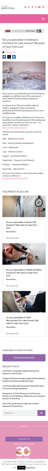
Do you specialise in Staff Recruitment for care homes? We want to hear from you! (22, 320)
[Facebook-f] (32, 7)
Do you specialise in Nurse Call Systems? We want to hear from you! (21, 225)
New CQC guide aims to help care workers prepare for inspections (20, 404)
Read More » (11, 232)
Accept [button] (21, 468)
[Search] (41, 413)
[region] (24, 31)
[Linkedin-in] (25, 7)
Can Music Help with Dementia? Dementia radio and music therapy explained (23, 387)
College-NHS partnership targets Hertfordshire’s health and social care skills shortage (23, 379)
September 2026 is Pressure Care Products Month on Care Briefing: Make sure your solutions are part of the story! (23, 396)
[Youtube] (39, 7)
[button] (43, 7)
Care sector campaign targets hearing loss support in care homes (20, 372)
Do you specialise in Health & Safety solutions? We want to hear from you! (23, 272)
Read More (30, 467)
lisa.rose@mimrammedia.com (15, 127)
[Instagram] (36, 7)
